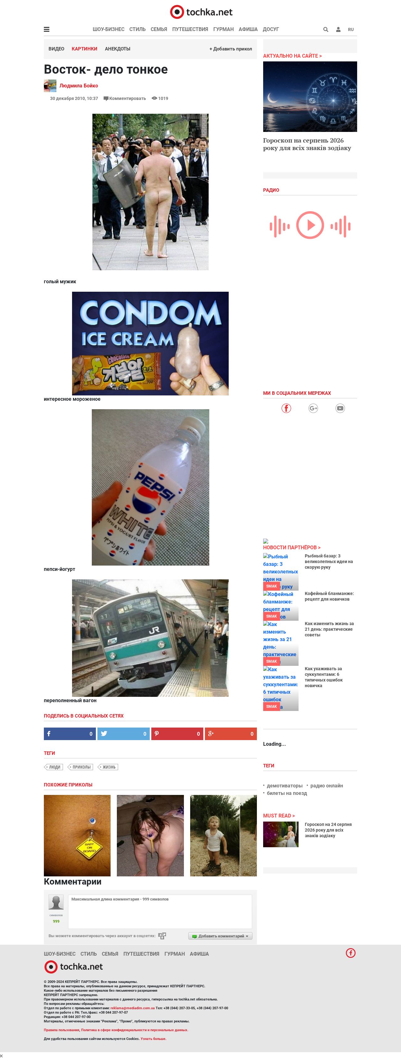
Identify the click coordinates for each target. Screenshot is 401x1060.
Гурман (223, 29)
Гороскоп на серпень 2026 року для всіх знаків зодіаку (307, 144)
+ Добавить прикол (231, 49)
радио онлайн (326, 786)
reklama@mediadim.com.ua (133, 1008)
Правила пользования (61, 1030)
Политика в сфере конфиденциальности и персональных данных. (134, 1030)
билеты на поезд (287, 793)
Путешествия (190, 29)
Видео (56, 49)
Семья (159, 29)
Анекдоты (117, 49)
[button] (338, 29)
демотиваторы (285, 786)
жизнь (109, 767)
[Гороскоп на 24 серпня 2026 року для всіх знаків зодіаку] (281, 834)
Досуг (271, 29)
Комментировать (127, 98)
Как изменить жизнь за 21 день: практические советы (329, 629)
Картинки (84, 49)
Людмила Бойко (79, 86)
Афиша (248, 29)
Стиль (137, 29)
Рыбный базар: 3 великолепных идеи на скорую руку (329, 561)
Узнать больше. (153, 1039)
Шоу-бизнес (108, 29)
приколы (82, 767)
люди (54, 767)
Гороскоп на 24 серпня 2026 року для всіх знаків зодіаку (328, 830)
